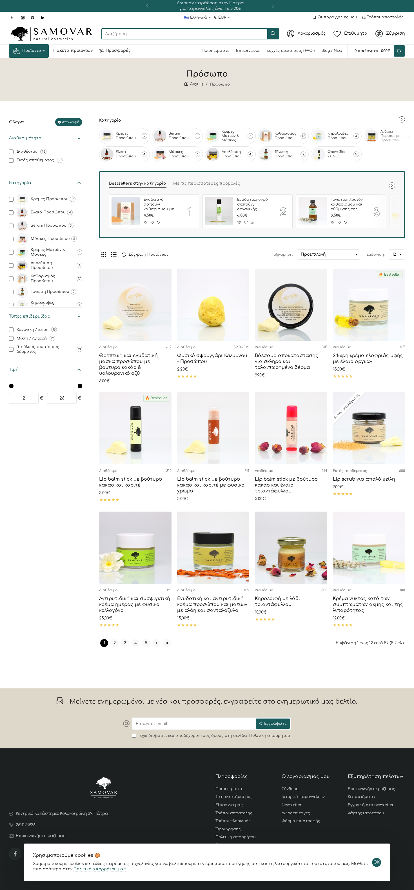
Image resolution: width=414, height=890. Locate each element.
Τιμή (14, 369)
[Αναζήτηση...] (273, 34)
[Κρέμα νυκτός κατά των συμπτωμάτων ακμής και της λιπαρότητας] (369, 548)
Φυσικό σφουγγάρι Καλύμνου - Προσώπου (212, 358)
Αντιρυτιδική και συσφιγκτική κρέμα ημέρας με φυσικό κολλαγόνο (134, 604)
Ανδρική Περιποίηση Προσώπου (391, 136)
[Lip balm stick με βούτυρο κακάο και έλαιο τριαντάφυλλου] (291, 428)
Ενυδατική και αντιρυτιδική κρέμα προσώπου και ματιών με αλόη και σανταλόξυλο (212, 604)
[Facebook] (15, 854)
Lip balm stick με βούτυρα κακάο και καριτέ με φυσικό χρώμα (210, 485)
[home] (193, 84)
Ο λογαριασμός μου (306, 776)
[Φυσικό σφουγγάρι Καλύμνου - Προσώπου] (213, 305)
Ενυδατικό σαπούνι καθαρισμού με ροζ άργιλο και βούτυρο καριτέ (159, 205)
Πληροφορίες (231, 776)
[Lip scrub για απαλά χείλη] (369, 428)
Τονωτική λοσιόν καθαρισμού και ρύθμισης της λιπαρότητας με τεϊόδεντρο (347, 205)
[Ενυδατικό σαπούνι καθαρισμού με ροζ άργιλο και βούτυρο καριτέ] (126, 211)
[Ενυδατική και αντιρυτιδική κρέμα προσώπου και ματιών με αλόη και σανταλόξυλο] (213, 548)
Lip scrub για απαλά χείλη (364, 479)
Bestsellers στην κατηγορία (137, 183)
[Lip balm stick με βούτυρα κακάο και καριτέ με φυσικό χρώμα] (213, 428)
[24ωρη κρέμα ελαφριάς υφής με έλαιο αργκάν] (369, 305)
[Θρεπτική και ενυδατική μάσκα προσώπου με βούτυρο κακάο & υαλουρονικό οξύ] (135, 305)
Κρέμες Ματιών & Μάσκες (230, 136)
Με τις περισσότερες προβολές (206, 183)
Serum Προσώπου (179, 135)
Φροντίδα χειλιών (336, 154)
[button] (147, 5)
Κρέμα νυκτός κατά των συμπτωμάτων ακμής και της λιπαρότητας (368, 604)
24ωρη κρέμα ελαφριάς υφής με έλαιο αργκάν (368, 358)
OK (376, 862)
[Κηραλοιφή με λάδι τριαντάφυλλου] (291, 548)
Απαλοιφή (70, 122)
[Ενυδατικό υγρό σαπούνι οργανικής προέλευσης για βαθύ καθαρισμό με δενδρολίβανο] (219, 211)
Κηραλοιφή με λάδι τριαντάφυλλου (277, 601)
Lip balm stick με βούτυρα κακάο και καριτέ (130, 482)
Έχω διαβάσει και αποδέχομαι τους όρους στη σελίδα (214, 736)
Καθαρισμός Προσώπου (285, 135)
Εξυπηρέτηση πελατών (375, 776)
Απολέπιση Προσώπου (232, 154)
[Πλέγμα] (103, 254)
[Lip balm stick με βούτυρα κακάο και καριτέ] (135, 428)
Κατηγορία (20, 183)
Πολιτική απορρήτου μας (100, 869)
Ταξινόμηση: (282, 254)
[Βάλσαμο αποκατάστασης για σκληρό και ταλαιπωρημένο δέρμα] (291, 305)
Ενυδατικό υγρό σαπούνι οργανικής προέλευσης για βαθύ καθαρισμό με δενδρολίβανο (254, 205)
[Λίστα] (113, 254)
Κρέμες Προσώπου (126, 135)
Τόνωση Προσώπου (285, 154)
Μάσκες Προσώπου (179, 154)
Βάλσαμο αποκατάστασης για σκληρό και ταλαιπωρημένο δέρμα (286, 361)
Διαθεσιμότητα (25, 138)
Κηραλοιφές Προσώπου (338, 135)
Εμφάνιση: (375, 254)
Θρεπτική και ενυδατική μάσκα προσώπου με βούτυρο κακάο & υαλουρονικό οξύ (128, 364)
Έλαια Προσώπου (126, 154)
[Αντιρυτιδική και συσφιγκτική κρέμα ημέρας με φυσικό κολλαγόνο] (135, 548)
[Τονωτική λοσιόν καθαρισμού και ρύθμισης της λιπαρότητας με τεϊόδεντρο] (313, 211)
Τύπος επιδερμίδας (29, 316)
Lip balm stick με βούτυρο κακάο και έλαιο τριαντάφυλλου (286, 485)
